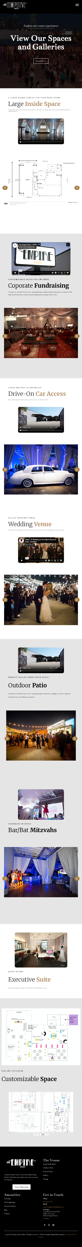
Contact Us (41, 61)
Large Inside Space (49, 1164)
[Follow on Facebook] (44, 1225)
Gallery (45, 1175)
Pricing (45, 1179)
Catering (7, 1199)
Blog (5, 1210)
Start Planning (21, 1187)
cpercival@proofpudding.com (53, 1207)
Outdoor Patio (48, 1168)
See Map (46, 1218)
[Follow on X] (49, 1225)
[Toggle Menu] (77, 5)
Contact (7, 1214)
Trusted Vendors (10, 1206)
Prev (5, 188)
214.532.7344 (47, 1201)
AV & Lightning (9, 1202)
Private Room (48, 1171)
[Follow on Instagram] (53, 1225)
